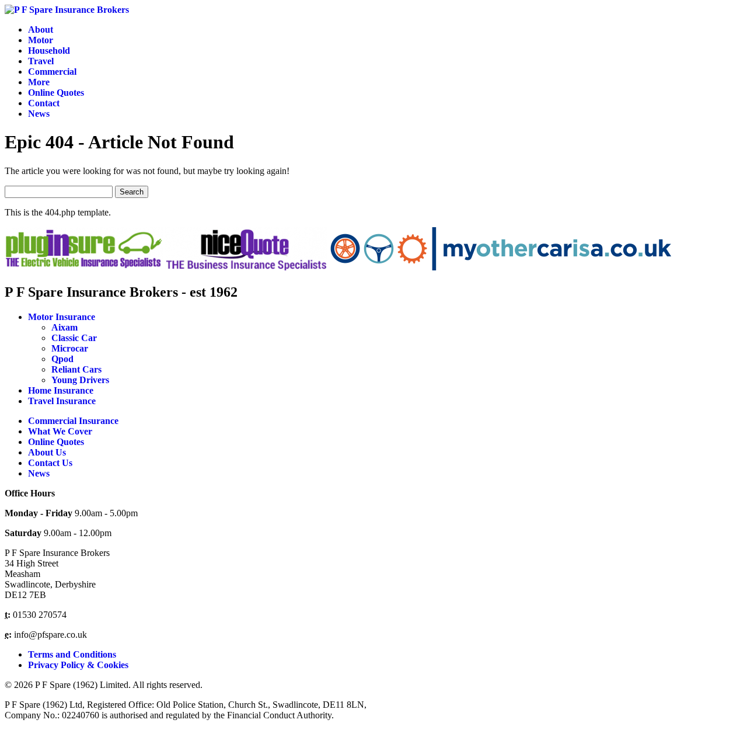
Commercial (52, 72)
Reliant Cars (76, 369)
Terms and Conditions (72, 654)
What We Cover (60, 431)
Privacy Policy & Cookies (78, 665)
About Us (47, 452)
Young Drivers (80, 380)
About (40, 29)
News (39, 114)
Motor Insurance (61, 317)
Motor (40, 40)
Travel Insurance (62, 401)
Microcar (69, 348)
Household (49, 50)
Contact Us (50, 463)
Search (132, 191)
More (39, 82)
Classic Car (74, 338)
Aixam (64, 327)
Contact (44, 103)
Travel (41, 61)
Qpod (62, 359)
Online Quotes (56, 93)
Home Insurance (60, 390)
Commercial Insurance (73, 421)
